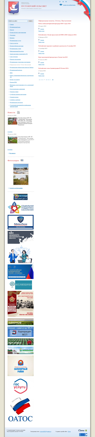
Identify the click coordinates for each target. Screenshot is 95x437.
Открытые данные (14, 91)
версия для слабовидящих (69, 5)
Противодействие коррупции (16, 46)
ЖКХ (11, 72)
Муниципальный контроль (16, 70)
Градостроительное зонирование (17, 89)
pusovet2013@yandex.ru (45, 431)
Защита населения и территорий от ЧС (19, 54)
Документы (12, 35)
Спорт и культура (14, 43)
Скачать (42, 29)
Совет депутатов (14, 56)
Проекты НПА (13, 82)
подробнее (10, 131)
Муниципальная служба (15, 48)
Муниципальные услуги (15, 40)
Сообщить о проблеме (15, 99)
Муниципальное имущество (16, 102)
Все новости (12, 153)
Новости (12, 29)
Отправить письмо (14, 97)
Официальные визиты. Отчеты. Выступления (20, 64)
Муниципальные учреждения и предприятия (20, 62)
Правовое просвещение (15, 59)
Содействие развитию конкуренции (18, 94)
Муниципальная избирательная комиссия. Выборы (21, 67)
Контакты (12, 38)
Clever (69, 431)
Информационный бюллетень (17, 51)
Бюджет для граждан (15, 79)
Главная (12, 24)
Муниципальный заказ (15, 27)
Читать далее (41, 31)
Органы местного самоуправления (18, 32)
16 (52, 79)
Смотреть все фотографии (16, 188)
